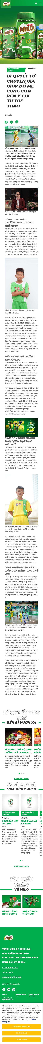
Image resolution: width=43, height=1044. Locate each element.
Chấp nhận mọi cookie (21, 1026)
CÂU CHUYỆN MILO (10, 968)
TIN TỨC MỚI (7, 972)
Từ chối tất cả (21, 1033)
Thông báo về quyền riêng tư (7, 999)
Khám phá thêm (21, 779)
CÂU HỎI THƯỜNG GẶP (11, 977)
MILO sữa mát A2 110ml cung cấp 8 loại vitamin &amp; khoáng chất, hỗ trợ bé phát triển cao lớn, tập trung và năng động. (10, 836)
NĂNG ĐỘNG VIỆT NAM (13, 962)
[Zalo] (16, 121)
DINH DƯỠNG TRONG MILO (15, 953)
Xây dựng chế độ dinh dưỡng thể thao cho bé (18, 753)
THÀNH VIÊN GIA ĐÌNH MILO (16, 949)
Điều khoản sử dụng (21, 995)
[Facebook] (6, 122)
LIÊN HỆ (4, 994)
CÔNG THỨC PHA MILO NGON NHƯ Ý (20, 958)
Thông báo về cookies (34, 995)
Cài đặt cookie (21, 1039)
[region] (21, 1023)
